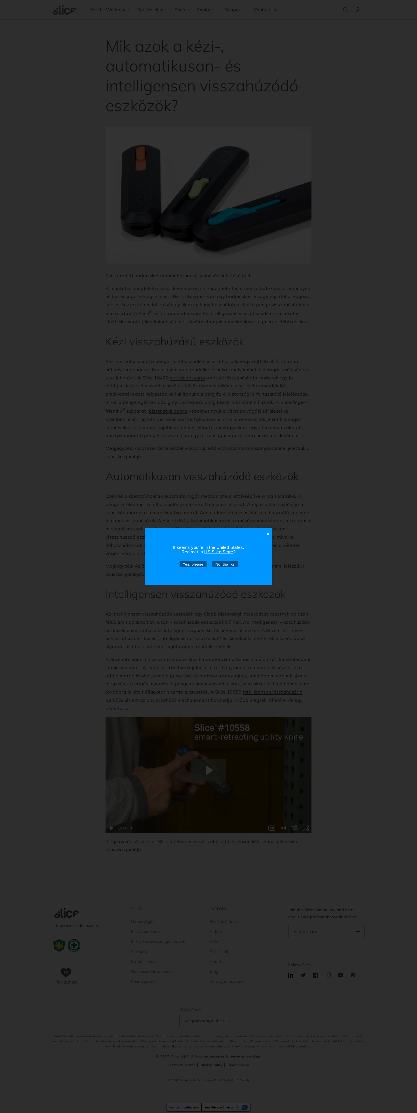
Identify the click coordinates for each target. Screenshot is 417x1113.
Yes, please (193, 564)
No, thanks (225, 564)
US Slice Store (218, 551)
